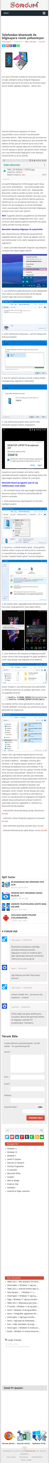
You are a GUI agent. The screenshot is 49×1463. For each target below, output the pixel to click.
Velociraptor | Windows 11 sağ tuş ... (22, 1285)
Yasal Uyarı (26, 1460)
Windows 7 (11, 1156)
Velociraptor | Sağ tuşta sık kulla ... (21, 1317)
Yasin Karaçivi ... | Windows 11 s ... (21, 1292)
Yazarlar (23, 1457)
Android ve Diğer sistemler (18, 1191)
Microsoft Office (14, 1173)
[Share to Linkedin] (14, 45)
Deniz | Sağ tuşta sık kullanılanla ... (21, 1321)
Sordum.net (30, 1451)
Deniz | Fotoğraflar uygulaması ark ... (22, 1314)
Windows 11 (12, 1149)
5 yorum (14, 921)
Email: (7, 1084)
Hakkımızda (37, 1457)
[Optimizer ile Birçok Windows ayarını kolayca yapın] (39, 1435)
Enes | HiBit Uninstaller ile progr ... (22, 1324)
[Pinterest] (22, 1137)
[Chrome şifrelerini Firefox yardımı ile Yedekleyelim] (9, 1435)
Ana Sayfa (11, 1457)
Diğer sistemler (30, 42)
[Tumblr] (27, 1137)
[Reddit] (17, 1137)
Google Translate (14, 1340)
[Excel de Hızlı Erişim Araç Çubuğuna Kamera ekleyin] (24, 1435)
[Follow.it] (42, 1137)
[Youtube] (12, 1137)
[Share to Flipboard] (7, 45)
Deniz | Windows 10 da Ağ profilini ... (22, 1310)
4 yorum (42, 42)
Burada (5, 814)
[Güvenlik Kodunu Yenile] (40, 1107)
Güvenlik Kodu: (11, 1107)
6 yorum (14, 910)
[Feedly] (32, 1137)
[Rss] (37, 1137)
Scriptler (10, 1177)
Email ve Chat (12, 1184)
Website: (7, 1095)
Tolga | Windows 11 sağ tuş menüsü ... (23, 1299)
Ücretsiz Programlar (15, 1166)
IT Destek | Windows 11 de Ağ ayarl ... (23, 1306)
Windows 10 (12, 1152)
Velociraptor (6, 42)
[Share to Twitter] (3, 45)
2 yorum (14, 899)
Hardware (11, 1188)
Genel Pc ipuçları (14, 1159)
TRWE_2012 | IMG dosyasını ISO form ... (24, 1282)
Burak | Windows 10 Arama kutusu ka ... (24, 1331)
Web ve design (13, 1180)
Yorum (7, 1052)
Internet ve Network (15, 1163)
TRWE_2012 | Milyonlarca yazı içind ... (22, 1303)
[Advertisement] (24, 24)
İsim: (7, 1077)
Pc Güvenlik (12, 1170)
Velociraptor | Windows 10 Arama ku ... (23, 1328)
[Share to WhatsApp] (18, 45)
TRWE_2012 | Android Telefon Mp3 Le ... (24, 1289)
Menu (6, 13)
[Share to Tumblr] (10, 45)
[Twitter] (7, 1137)
